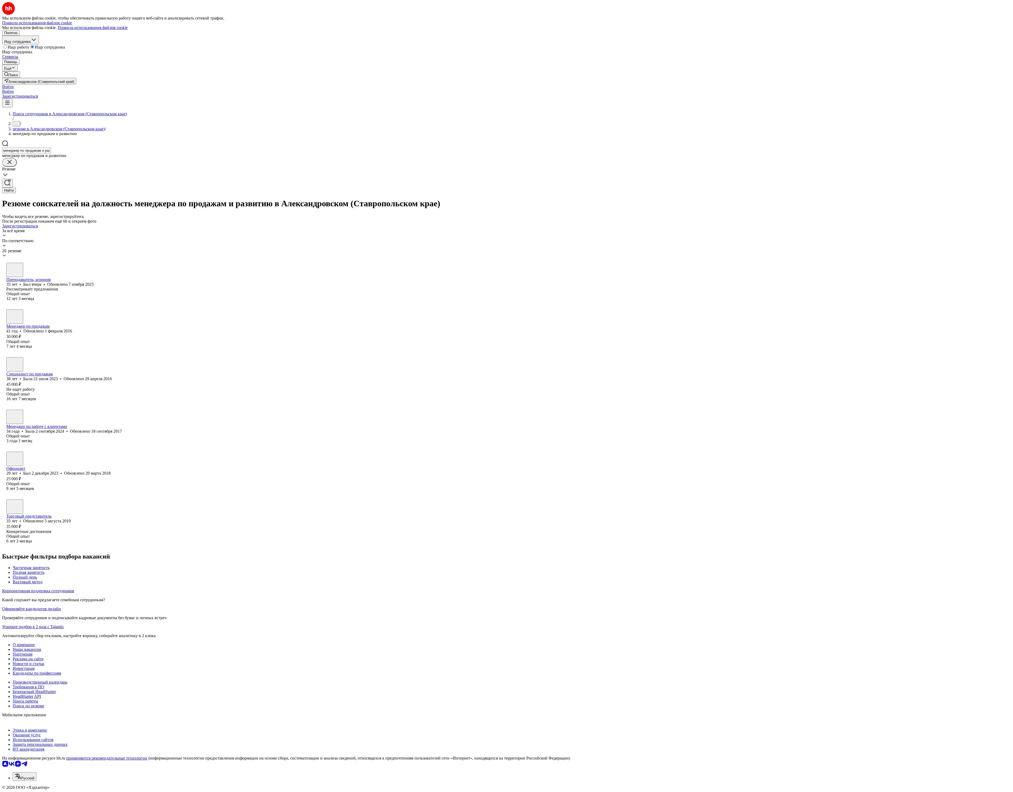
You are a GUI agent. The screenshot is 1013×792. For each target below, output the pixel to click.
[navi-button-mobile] (7, 103)
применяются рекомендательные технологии (106, 758)
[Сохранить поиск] (7, 183)
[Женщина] (14, 364)
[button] (8, 86)
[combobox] (26, 150)
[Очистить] (9, 162)
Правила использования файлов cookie (93, 27)
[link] (11, 74)
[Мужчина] (14, 270)
